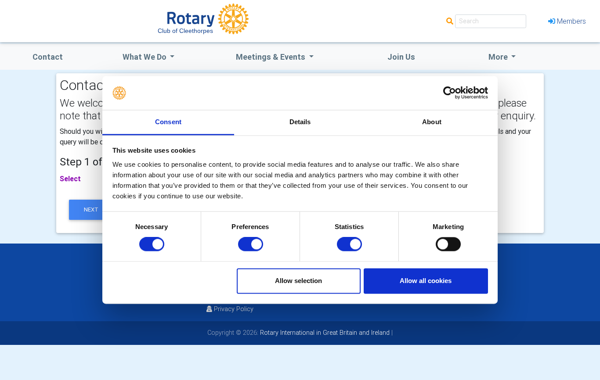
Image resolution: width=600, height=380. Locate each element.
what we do (145, 57)
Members (571, 21)
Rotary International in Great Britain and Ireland (324, 333)
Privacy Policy (233, 309)
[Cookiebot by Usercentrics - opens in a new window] (449, 93)
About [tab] (431, 121)
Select (70, 178)
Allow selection (298, 280)
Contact (48, 57)
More (499, 57)
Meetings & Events (271, 57)
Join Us (401, 57)
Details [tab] (300, 121)
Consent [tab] (168, 121)
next (91, 209)
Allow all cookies (426, 280)
